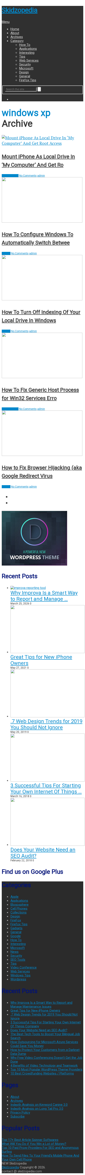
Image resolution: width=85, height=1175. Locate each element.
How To (24, 45)
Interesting (26, 53)
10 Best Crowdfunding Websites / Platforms (42, 1073)
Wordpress (18, 979)
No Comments (28, 175)
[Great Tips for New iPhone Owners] (47, 652)
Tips (22, 57)
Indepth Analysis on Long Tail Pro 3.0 (36, 1109)
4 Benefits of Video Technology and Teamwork (44, 1066)
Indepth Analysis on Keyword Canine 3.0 (39, 1105)
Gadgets (16, 928)
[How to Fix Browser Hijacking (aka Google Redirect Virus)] (42, 433)
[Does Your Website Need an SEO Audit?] (47, 845)
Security (25, 64)
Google (15, 936)
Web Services (29, 60)
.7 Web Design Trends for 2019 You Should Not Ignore (46, 724)
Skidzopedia (19, 10)
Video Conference (23, 967)
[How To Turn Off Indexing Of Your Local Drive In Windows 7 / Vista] (42, 278)
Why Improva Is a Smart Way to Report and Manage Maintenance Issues (41, 1005)
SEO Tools (17, 960)
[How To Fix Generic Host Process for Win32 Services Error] (42, 356)
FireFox (15, 920)
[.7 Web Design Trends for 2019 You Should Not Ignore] (47, 716)
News (14, 952)
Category (17, 41)
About (14, 33)
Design (24, 72)
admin (41, 175)
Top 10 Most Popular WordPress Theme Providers (46, 1069)
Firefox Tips (27, 80)
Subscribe (17, 1116)
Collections (18, 912)
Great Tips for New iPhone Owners (35, 1010)
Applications (28, 49)
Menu (6, 22)
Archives (16, 37)
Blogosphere (19, 905)
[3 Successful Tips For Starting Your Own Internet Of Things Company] (47, 780)
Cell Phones (18, 908)
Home (14, 29)
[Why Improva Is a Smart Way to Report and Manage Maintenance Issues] (28, 588)
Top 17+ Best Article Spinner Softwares (30, 1140)
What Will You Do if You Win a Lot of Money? (34, 1144)
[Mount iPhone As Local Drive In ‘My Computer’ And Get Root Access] (42, 140)
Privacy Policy (20, 1112)
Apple (14, 897)
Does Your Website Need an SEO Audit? (38, 1030)
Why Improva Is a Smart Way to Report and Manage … (44, 596)
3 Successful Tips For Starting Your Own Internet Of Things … (46, 788)
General (24, 76)
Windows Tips (10, 175)
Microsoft (26, 68)
